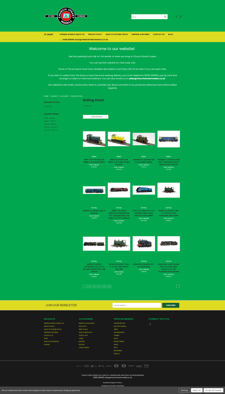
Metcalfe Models (120, 326)
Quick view (94, 134)
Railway (82, 341)
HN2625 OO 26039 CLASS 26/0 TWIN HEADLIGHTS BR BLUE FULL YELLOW (169, 162)
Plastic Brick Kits (85, 332)
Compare (93, 139)
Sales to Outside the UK (117, 34)
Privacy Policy (95, 34)
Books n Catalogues (87, 323)
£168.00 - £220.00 (50, 127)
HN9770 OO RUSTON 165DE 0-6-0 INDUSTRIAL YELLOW (119, 162)
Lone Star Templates (116, 386)
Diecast (82, 344)
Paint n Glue (83, 329)
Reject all (197, 390)
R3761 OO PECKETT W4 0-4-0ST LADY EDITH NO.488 (119, 266)
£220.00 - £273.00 (50, 130)
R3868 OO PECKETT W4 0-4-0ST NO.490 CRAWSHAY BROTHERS (168, 213)
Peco (115, 348)
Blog (170, 34)
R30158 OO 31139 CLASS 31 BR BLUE (94, 212)
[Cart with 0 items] (180, 16)
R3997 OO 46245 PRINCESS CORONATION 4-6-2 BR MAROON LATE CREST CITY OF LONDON (118, 214)
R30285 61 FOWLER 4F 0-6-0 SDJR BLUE (143, 265)
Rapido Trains (119, 341)
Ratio (116, 338)
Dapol (116, 344)
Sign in (46, 341)
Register (55, 341)
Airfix (116, 329)
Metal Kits (82, 326)
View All (117, 354)
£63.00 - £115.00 (50, 121)
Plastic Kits (48, 106)
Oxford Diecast (120, 323)
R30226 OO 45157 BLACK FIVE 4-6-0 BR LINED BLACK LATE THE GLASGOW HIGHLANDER (168, 268)
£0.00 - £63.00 (49, 118)
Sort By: (87, 117)
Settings (184, 390)
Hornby (116, 335)
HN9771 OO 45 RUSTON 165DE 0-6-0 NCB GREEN (94, 160)
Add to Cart (94, 143)
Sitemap (47, 344)
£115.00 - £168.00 (50, 124)
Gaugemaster (119, 332)
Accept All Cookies (213, 390)
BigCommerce (116, 383)
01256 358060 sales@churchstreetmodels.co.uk (85, 39)
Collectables (84, 348)
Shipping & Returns (140, 34)
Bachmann (118, 351)
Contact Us (158, 34)
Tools (81, 338)
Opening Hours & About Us (72, 34)
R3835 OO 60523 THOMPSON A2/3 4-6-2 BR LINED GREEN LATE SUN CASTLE (94, 268)
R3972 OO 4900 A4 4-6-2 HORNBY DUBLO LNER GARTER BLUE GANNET (144, 213)
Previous (219, 387)
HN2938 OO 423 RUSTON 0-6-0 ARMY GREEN (144, 160)
